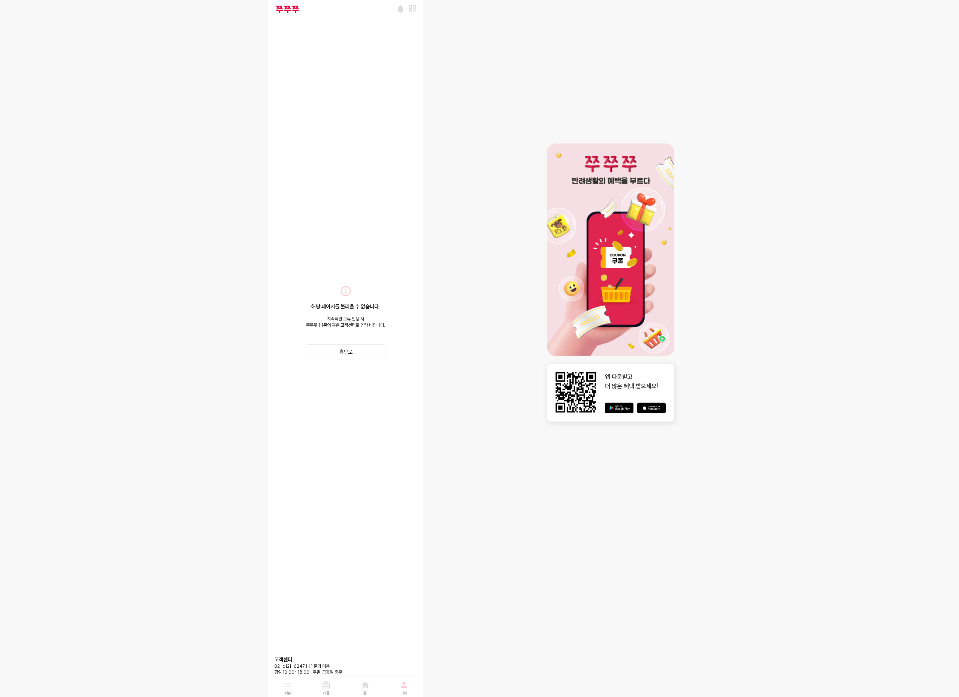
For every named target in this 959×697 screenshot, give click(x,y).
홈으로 (346, 351)
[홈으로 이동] (287, 9)
